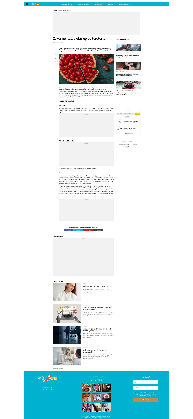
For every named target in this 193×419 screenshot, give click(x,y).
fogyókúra (134, 144)
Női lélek (110, 4)
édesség (130, 141)
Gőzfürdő (119, 120)
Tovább (133, 123)
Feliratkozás (145, 400)
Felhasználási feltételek (47, 387)
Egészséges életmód (83, 4)
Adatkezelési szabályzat (48, 389)
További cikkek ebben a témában (58, 368)
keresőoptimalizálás (101, 416)
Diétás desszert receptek (64, 10)
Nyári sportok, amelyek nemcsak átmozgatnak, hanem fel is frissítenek (127, 93)
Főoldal (55, 10)
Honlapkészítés (85, 416)
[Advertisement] (96, 23)
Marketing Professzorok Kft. (102, 417)
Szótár (128, 110)
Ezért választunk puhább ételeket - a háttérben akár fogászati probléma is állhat (127, 74)
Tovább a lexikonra (128, 133)
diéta (124, 141)
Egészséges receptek (124, 4)
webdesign (92, 416)
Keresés (137, 113)
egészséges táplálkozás (124, 144)
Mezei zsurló (120, 127)
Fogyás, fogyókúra (66, 4)
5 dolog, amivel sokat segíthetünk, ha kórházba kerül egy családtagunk (127, 56)
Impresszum (47, 385)
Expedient (109, 416)
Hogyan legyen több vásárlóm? (96, 376)
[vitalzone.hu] (35, 4)
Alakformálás (98, 4)
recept (128, 146)
